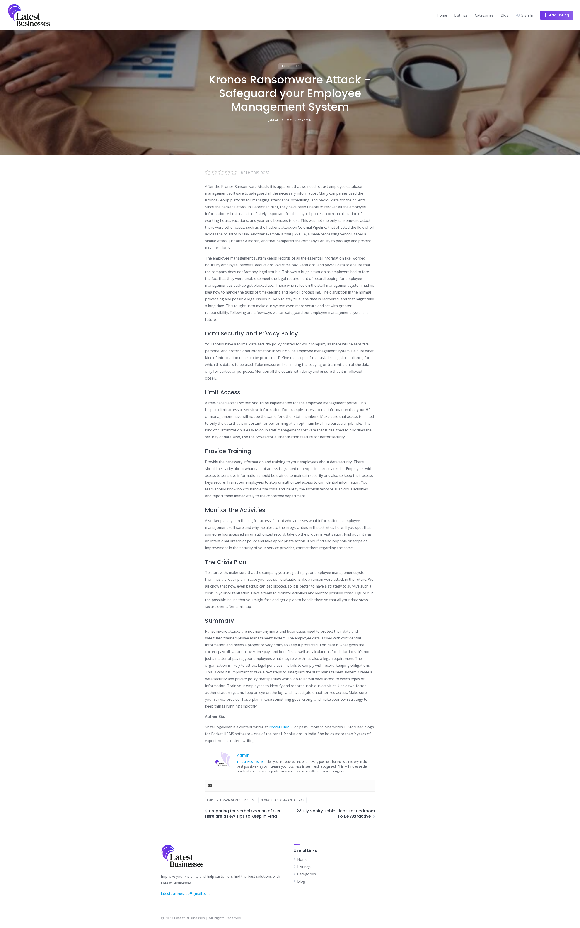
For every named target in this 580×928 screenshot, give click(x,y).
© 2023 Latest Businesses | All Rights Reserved (201, 918)
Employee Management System (230, 800)
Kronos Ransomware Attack (282, 800)
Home (442, 15)
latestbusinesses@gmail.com (185, 893)
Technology (290, 66)
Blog (505, 15)
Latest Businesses (250, 761)
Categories (484, 15)
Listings (461, 15)
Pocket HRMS (280, 727)
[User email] (210, 786)
